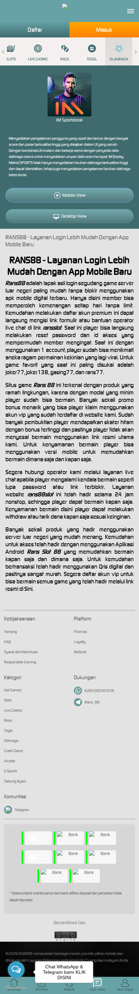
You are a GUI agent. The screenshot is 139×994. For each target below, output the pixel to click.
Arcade (9, 760)
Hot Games (12, 690)
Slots (7, 700)
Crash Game (13, 750)
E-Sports (10, 771)
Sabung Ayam (15, 781)
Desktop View (73, 216)
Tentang (10, 631)
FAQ (7, 641)
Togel (92, 59)
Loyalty (80, 641)
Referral (80, 652)
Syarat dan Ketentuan (21, 652)
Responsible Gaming (20, 662)
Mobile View (73, 195)
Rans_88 (92, 702)
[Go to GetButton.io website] (16, 987)
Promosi (80, 631)
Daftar (35, 29)
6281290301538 (99, 690)
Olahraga (119, 59)
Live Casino (38, 59)
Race (64, 59)
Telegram (22, 809)
